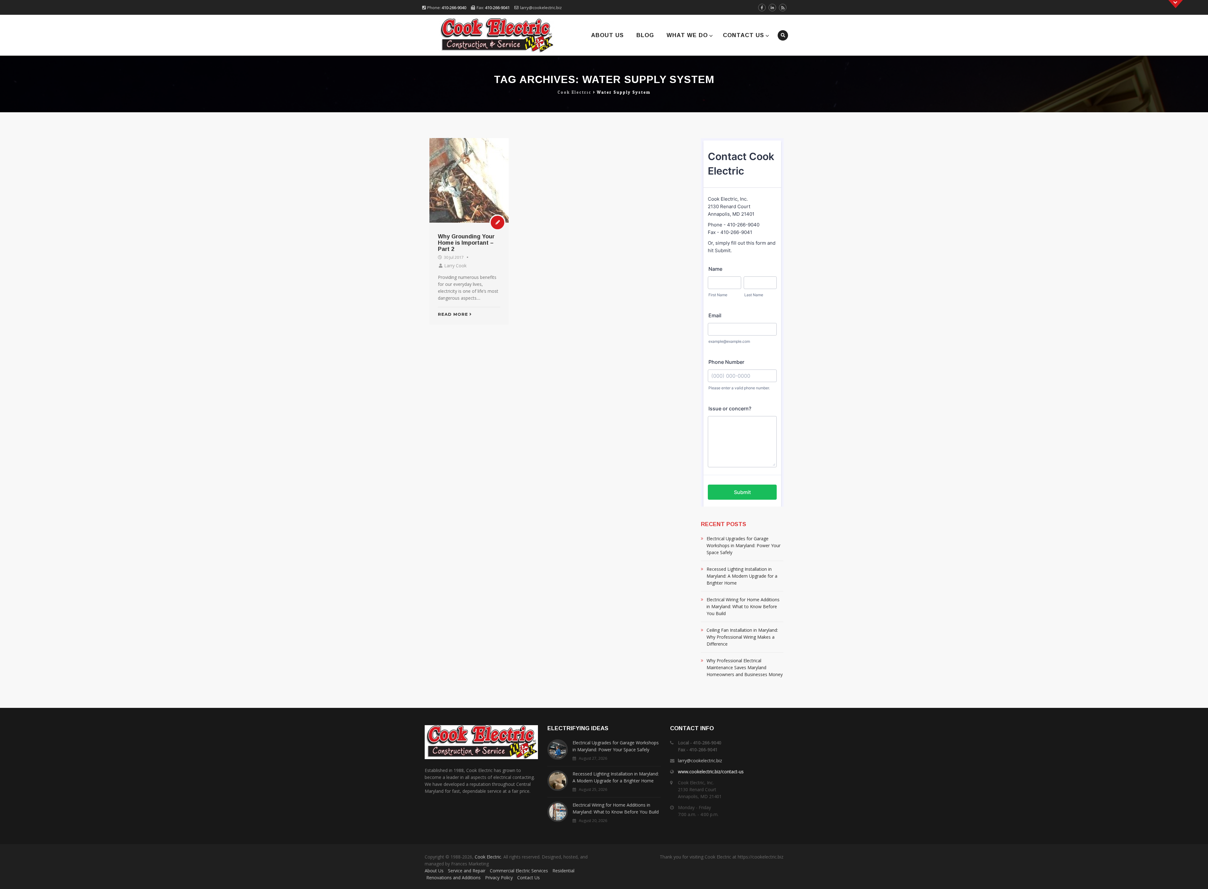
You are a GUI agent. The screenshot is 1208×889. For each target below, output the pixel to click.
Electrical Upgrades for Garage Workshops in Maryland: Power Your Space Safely (743, 545)
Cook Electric (488, 857)
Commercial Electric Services (519, 871)
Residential (563, 871)
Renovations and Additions (453, 878)
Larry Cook (455, 266)
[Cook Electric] (488, 35)
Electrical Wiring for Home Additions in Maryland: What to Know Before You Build (743, 606)
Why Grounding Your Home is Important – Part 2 (466, 242)
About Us (607, 35)
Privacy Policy (499, 878)
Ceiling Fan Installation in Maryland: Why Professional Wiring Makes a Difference (742, 637)
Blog (645, 35)
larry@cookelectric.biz (541, 7)
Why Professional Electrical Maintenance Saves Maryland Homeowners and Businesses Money (745, 667)
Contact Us (743, 35)
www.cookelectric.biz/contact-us (711, 772)
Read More (453, 314)
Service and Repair (466, 871)
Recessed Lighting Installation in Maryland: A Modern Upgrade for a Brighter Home (742, 576)
